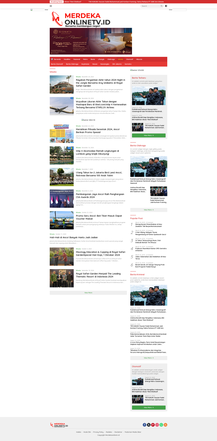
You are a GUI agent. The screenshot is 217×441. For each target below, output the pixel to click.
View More (88, 293)
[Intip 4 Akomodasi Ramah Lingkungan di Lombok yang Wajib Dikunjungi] (62, 155)
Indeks (78, 432)
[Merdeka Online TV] (84, 19)
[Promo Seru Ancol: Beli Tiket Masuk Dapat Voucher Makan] (62, 220)
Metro (85, 59)
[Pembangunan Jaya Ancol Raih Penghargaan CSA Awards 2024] (62, 199)
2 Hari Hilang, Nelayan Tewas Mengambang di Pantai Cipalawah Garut (150, 233)
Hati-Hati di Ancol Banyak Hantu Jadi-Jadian (74, 237)
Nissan (94, 64)
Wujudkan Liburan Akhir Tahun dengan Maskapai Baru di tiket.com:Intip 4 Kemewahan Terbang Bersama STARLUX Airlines (101, 104)
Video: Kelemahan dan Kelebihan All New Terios (150, 258)
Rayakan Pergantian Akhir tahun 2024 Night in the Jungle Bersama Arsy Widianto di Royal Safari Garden (100, 82)
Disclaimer (118, 432)
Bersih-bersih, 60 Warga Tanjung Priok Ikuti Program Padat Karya (150, 266)
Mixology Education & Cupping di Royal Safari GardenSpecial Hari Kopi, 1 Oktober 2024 (100, 253)
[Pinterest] (153, 425)
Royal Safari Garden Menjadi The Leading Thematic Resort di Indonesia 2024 (98, 275)
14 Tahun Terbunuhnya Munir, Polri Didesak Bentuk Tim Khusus (148, 241)
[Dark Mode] (166, 6)
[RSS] (165, 425)
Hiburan (139, 59)
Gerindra (128, 64)
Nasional (76, 59)
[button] (161, 6)
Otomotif (129, 59)
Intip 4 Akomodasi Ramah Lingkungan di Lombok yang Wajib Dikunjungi (97, 152)
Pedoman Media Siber (133, 432)
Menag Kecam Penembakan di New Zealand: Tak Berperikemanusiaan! (148, 225)
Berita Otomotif (57, 64)
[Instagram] (157, 425)
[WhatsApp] (161, 425)
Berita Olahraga (72, 64)
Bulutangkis (105, 64)
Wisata (120, 59)
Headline (67, 59)
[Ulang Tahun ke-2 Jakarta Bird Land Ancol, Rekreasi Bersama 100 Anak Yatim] (62, 177)
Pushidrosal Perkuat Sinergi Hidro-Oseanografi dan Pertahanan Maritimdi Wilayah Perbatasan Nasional (147, 110)
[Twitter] (149, 425)
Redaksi (109, 432)
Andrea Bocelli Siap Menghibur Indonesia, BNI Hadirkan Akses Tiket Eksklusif (147, 118)
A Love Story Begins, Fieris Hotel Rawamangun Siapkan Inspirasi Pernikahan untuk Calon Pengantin (147, 343)
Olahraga (111, 59)
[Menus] (51, 6)
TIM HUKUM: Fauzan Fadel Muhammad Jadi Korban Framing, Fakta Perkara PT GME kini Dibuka (104, 2)
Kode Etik (87, 432)
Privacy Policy (98, 432)
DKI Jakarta (116, 64)
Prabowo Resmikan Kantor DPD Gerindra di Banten (150, 250)
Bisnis (93, 59)
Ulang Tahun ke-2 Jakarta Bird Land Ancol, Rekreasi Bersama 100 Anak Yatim (99, 174)
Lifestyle (101, 59)
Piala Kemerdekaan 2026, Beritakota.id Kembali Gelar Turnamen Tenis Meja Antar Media (148, 335)
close (46, 10)
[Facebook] (144, 425)
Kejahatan (85, 64)
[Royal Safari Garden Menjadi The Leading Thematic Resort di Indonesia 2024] (62, 278)
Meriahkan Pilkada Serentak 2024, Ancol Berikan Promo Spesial (98, 131)
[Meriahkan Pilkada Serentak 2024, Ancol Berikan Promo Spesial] (62, 134)
